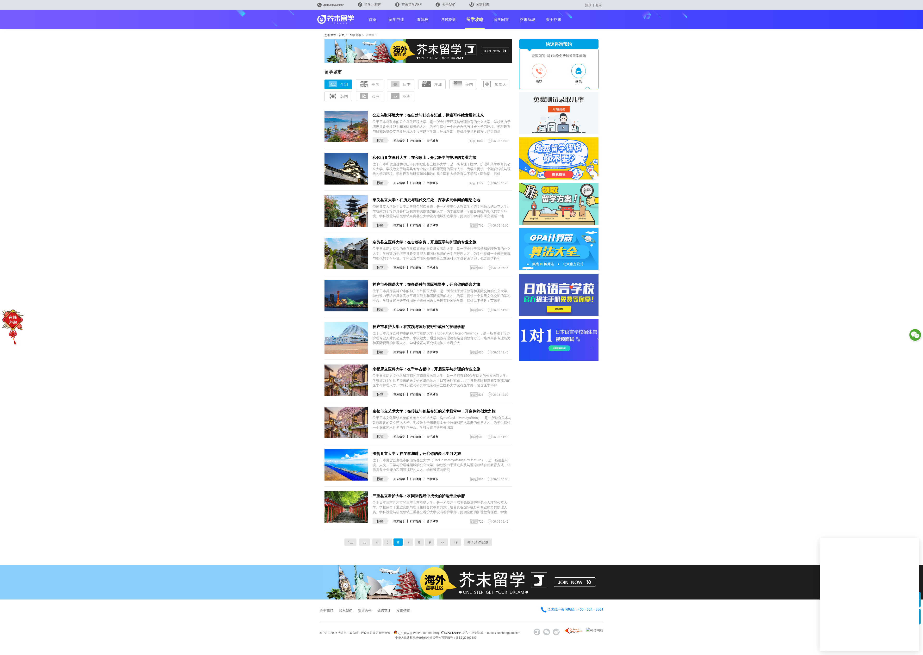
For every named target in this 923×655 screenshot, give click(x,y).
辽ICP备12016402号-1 (456, 632)
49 (456, 542)
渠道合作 (365, 610)
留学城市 (432, 140)
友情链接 (403, 610)
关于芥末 (553, 19)
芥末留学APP (411, 4)
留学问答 (501, 19)
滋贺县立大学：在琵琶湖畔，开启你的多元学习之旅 (417, 453)
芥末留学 (399, 140)
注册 (588, 4)
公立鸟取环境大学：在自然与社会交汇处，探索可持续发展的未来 (428, 115)
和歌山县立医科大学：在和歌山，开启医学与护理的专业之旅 (424, 157)
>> (442, 542)
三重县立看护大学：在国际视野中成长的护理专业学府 (419, 495)
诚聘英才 (384, 610)
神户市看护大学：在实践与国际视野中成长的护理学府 (419, 326)
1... (350, 542)
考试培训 (448, 19)
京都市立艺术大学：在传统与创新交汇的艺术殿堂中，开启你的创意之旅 (434, 411)
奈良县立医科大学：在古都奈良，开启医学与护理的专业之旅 (424, 242)
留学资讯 (355, 35)
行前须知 (416, 140)
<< (364, 542)
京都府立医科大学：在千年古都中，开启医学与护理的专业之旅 (426, 368)
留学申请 (396, 19)
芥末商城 (527, 19)
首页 (372, 19)
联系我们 (345, 610)
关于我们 (448, 4)
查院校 (422, 19)
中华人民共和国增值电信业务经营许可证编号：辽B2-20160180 (436, 637)
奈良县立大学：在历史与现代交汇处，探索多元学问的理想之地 (426, 199)
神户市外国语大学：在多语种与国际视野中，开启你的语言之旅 (426, 284)
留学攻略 (475, 19)
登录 (598, 4)
